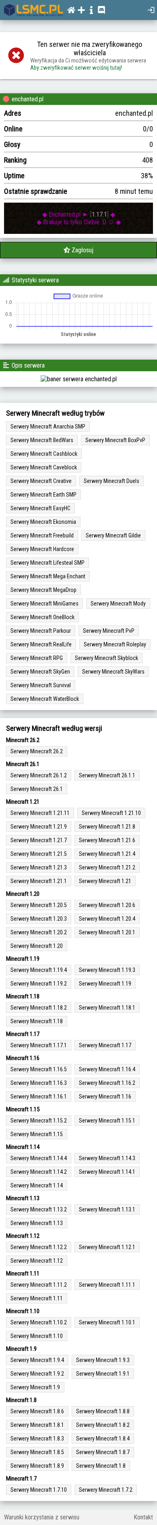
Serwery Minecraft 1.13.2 (38, 1209)
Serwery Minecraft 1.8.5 (37, 1452)
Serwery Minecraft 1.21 (105, 881)
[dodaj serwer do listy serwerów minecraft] (82, 10)
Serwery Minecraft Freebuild (42, 535)
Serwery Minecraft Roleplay (115, 644)
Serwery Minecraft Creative (41, 481)
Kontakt (143, 1517)
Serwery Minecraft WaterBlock (44, 699)
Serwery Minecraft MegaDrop (43, 590)
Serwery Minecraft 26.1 (36, 789)
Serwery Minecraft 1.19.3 (107, 970)
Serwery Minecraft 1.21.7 (38, 840)
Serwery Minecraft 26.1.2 (38, 775)
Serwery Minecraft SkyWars (113, 671)
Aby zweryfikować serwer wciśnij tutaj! (76, 67)
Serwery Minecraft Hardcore (42, 549)
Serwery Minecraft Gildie (113, 535)
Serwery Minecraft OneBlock (42, 617)
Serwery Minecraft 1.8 (101, 1466)
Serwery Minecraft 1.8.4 (103, 1438)
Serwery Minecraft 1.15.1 (107, 1120)
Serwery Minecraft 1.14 (36, 1185)
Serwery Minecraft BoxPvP (115, 440)
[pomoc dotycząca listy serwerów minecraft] (92, 10)
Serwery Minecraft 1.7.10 (38, 1490)
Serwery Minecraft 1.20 (36, 946)
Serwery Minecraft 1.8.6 (37, 1411)
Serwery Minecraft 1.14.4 (38, 1158)
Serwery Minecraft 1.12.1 (107, 1247)
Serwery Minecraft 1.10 (36, 1336)
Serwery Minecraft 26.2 (36, 751)
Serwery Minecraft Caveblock (43, 467)
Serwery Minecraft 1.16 (105, 1096)
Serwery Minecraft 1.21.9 (38, 826)
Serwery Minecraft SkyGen (40, 671)
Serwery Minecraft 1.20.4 (107, 918)
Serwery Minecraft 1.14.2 (38, 1172)
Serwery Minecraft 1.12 (36, 1260)
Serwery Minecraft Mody (118, 603)
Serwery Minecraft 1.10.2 (38, 1322)
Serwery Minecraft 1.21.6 (107, 840)
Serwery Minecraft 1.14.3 (107, 1158)
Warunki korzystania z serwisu (41, 1517)
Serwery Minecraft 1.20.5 (38, 905)
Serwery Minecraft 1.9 (35, 1387)
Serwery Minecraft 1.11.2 (38, 1285)
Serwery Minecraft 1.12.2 (38, 1247)
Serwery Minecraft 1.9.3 (103, 1360)
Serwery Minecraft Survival (40, 685)
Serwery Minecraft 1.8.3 (37, 1438)
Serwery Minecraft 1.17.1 (38, 1045)
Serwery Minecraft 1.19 (105, 983)
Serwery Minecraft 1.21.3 (38, 867)
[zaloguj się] (152, 10)
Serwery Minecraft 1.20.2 (38, 932)
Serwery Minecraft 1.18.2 (38, 1007)
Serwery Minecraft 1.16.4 (107, 1069)
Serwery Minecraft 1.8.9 (37, 1466)
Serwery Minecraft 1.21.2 (107, 867)
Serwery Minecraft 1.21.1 (38, 881)
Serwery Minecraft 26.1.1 (107, 775)
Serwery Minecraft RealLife (41, 644)
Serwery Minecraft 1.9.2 (37, 1373)
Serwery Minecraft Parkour (40, 631)
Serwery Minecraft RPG (36, 658)
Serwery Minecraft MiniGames (44, 603)
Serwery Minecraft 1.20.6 (107, 905)
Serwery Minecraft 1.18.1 (107, 1007)
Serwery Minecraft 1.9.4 (37, 1360)
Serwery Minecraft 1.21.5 (38, 854)
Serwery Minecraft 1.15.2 (38, 1120)
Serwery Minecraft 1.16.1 (38, 1096)
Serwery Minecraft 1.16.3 (38, 1083)
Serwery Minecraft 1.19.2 (38, 983)
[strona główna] (33, 10)
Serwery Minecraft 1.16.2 (107, 1083)
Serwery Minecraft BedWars (41, 440)
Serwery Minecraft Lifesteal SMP (47, 562)
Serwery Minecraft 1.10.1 (107, 1322)
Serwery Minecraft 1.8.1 (37, 1425)
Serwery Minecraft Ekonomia (43, 522)
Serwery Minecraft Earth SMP (43, 494)
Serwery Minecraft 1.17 (105, 1045)
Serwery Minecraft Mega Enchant (47, 576)
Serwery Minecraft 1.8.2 (103, 1425)
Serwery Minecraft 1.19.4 (38, 970)
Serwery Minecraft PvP (108, 631)
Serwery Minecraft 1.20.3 (38, 918)
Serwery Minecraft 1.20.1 (107, 932)
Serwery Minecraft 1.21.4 (107, 854)
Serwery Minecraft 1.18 (36, 1021)
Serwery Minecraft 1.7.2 (105, 1490)
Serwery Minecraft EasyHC (40, 508)
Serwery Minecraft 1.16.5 (38, 1069)
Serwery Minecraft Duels (111, 481)
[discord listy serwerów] (102, 10)
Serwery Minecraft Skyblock (106, 658)
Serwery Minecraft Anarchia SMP (47, 426)
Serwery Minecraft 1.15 (36, 1134)
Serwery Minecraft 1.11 (36, 1298)
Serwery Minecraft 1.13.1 (107, 1209)
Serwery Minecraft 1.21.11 (40, 813)
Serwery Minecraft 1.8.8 (103, 1411)
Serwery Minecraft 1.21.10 (111, 813)
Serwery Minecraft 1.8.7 (103, 1452)
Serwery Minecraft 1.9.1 (103, 1373)
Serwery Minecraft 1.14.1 (107, 1172)
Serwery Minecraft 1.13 (36, 1223)
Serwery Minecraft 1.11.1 (107, 1285)
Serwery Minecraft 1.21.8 (107, 826)
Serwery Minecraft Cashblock (43, 454)
